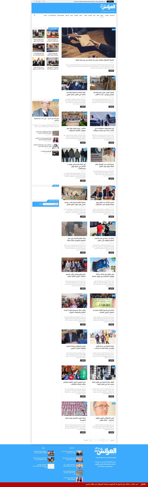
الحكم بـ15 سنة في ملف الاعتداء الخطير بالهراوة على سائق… (104, 239)
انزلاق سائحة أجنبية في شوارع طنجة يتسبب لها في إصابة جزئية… (103, 383)
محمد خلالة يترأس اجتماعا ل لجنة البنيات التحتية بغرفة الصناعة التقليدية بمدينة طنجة (89, 1)
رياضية (80, 15)
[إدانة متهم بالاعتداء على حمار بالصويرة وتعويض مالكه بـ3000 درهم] (74, 229)
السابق (112, 440)
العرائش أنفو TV (51, 15)
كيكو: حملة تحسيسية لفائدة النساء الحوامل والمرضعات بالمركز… (75, 311)
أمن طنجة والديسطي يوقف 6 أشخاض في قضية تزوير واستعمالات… (76, 166)
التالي (86, 440)
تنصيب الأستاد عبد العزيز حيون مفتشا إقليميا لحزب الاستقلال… (104, 203)
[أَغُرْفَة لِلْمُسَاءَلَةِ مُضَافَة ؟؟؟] (55, 153)
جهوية (102, 15)
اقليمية (107, 15)
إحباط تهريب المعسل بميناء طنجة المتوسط (75, 419)
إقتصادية (90, 15)
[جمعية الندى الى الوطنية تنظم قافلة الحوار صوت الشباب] (103, 155)
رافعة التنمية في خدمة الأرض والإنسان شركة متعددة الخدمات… (104, 347)
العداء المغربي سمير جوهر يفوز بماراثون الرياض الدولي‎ (69, 458)
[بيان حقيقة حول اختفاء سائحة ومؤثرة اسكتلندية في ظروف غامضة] (103, 265)
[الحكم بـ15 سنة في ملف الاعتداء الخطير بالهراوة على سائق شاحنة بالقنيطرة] (103, 229)
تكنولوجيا (76, 15)
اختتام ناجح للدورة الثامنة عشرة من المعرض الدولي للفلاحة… (103, 311)
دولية (94, 15)
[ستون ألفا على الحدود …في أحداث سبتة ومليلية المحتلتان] (45, 109)
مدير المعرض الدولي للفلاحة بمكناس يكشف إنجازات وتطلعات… (74, 383)
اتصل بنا (45, 15)
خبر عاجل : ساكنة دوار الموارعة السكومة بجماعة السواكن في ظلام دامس (112, 484)
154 (90, 440)
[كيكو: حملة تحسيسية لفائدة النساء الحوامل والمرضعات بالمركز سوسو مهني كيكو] (74, 300)
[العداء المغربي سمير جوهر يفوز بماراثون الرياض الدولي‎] (79, 459)
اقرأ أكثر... (111, 71)
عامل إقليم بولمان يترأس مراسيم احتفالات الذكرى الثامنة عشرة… (76, 275)
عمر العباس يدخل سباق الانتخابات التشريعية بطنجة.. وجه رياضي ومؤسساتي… (42, 145)
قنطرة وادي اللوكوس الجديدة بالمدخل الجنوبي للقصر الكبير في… (69, 472)
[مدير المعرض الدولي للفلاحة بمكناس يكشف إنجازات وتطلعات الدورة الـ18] (74, 372)
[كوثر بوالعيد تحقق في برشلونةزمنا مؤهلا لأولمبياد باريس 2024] (53, 48)
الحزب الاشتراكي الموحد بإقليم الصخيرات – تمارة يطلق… (105, 419)
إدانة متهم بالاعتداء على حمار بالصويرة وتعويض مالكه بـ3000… (76, 239)
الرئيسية (111, 15)
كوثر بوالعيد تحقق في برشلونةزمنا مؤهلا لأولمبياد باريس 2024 (40, 466)
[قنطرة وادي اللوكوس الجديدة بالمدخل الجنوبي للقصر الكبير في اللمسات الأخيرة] (55, 133)
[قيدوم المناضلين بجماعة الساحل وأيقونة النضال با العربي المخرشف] (74, 336)
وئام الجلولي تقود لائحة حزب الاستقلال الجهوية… (69, 478)
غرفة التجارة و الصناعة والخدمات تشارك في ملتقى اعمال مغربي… (75, 93)
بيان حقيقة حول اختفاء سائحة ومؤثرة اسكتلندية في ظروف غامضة (103, 275)
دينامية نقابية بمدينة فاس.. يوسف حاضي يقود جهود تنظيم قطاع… (75, 203)
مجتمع (71, 15)
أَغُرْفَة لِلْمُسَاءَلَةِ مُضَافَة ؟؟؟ (46, 151)
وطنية (98, 15)
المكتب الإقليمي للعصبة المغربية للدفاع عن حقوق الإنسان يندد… (40, 458)
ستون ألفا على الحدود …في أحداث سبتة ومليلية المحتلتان (46, 119)
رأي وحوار (67, 15)
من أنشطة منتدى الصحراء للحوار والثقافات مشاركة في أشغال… (40, 452)
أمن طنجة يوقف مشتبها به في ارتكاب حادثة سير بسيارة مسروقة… (103, 129)
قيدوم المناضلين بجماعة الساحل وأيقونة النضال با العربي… (76, 347)
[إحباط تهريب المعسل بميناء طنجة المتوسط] (74, 408)
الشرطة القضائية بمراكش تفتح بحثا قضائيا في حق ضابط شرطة (95, 60)
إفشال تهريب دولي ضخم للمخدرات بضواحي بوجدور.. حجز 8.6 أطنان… (103, 93)
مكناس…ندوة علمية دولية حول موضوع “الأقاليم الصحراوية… (76, 129)
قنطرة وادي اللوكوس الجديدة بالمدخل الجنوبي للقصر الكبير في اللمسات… (43, 132)
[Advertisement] (64, 7)
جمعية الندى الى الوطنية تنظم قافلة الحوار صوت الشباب (104, 165)
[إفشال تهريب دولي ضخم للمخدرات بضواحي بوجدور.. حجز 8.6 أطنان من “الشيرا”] (103, 83)
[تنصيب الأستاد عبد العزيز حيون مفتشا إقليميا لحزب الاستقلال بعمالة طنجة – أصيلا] (103, 193)
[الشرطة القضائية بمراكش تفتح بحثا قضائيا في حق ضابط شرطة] (89, 42)
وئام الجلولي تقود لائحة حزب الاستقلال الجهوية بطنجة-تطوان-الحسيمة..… (43, 138)
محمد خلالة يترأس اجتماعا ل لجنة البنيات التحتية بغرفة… (68, 452)
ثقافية (85, 15)
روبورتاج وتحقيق (60, 15)
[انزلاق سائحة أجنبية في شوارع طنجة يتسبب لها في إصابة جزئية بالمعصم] (103, 372)
